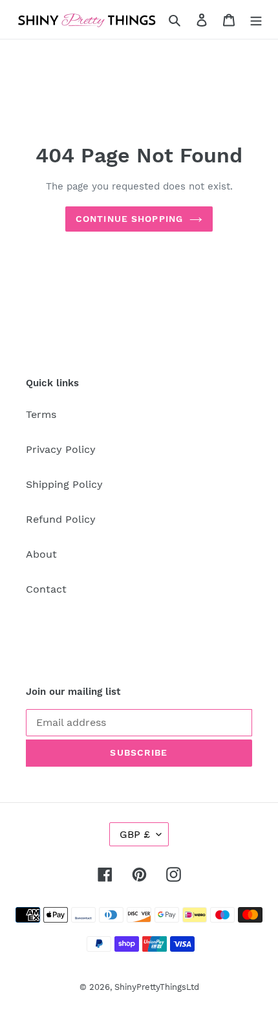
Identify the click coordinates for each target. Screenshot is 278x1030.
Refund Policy (61, 519)
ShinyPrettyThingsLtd (156, 987)
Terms (41, 414)
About (41, 554)
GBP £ (135, 834)
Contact (46, 589)
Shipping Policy (64, 484)
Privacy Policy (61, 449)
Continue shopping (129, 219)
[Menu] (256, 19)
